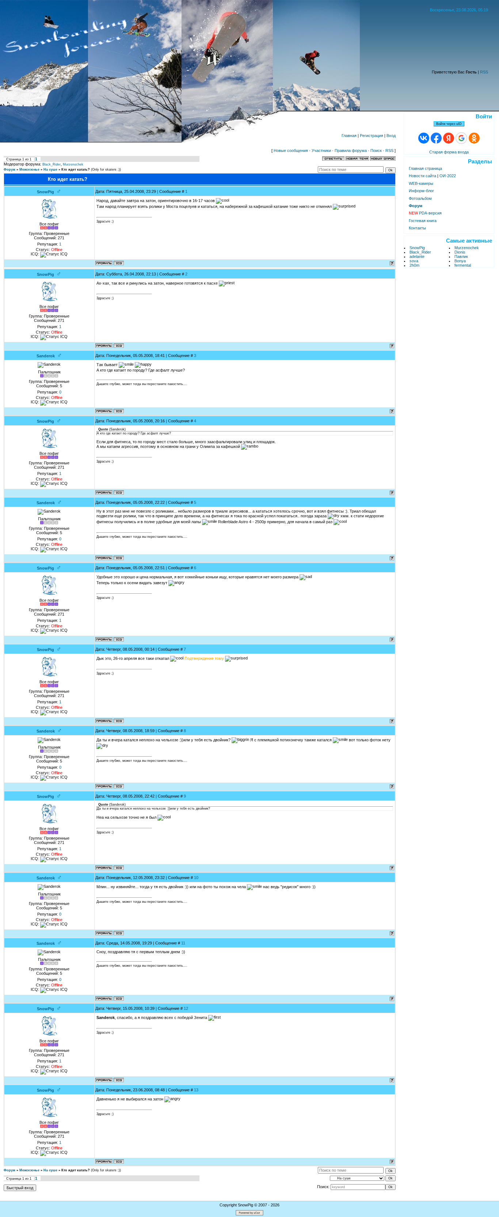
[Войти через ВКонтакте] (423, 138)
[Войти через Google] (461, 138)
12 (186, 1008)
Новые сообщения (291, 150)
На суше (50, 169)
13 (196, 1090)
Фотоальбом (420, 198)
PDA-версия (425, 213)
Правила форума (351, 150)
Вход (391, 135)
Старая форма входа (449, 152)
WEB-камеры (421, 183)
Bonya (460, 261)
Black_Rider (51, 164)
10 (196, 877)
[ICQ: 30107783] (119, 263)
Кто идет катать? (75, 169)
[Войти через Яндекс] (448, 138)
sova (414, 261)
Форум (9, 169)
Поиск (376, 150)
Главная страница (425, 168)
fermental (462, 265)
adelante (417, 256)
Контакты (417, 228)
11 (183, 943)
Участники (321, 150)
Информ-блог (421, 191)
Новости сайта (422, 176)
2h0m (414, 265)
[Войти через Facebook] (436, 138)
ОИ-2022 (447, 176)
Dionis (459, 252)
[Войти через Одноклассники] (474, 138)
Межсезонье (29, 169)
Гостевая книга (423, 220)
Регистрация (371, 135)
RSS (484, 72)
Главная (349, 135)
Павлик (461, 256)
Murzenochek (73, 164)
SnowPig (45, 192)
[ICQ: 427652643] (119, 411)
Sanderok (46, 356)
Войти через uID (449, 124)
